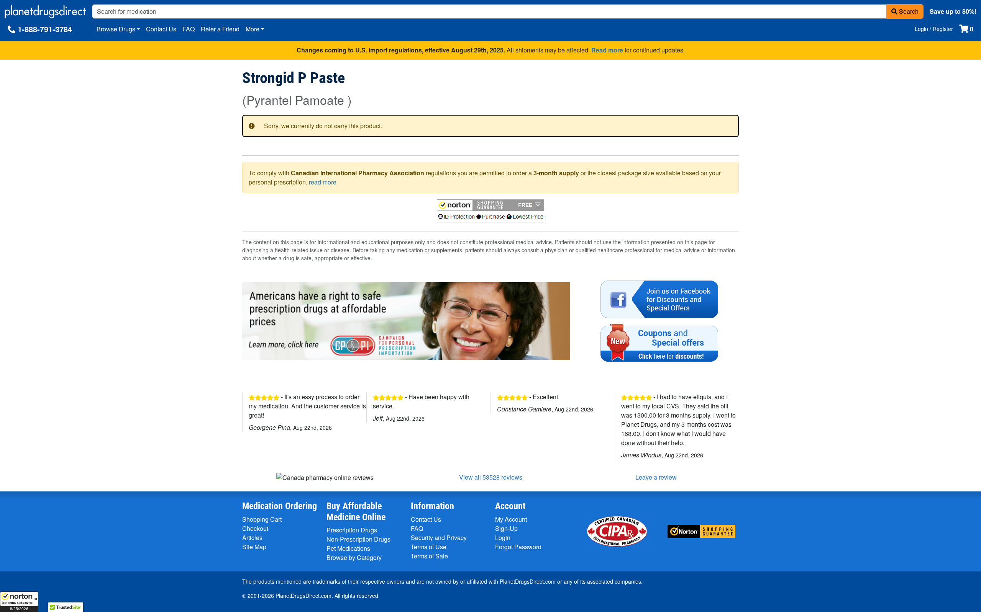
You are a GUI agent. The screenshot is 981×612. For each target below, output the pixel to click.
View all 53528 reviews (490, 477)
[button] (19, 601)
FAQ (188, 28)
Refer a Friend (220, 28)
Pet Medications (348, 548)
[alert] (490, 126)
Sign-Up (506, 528)
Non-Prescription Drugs (358, 539)
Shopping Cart (262, 519)
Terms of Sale (429, 556)
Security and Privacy (439, 537)
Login (502, 537)
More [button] (252, 28)
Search (908, 11)
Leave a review (656, 477)
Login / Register (934, 29)
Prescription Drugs (351, 530)
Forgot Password (518, 546)
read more (322, 182)
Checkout (255, 528)
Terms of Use (428, 546)
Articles (252, 537)
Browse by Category (354, 557)
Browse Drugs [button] (116, 28)
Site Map (254, 546)
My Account (511, 519)
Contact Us (161, 28)
